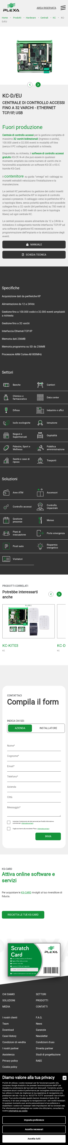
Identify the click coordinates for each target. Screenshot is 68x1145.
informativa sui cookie (17, 1111)
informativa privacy (27, 823)
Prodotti (17, 17)
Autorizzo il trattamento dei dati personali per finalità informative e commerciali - (33, 822)
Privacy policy (10, 1060)
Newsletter (42, 1036)
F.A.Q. (39, 1017)
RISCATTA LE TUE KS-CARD (23, 914)
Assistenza (8, 1054)
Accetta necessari (34, 1129)
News (39, 1023)
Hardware (31, 17)
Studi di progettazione (48, 1054)
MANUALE (35, 244)
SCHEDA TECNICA (35, 254)
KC (54, 17)
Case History (9, 1036)
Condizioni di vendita (14, 1042)
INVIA (48, 836)
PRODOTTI (42, 1000)
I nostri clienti (9, 1017)
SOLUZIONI (8, 1000)
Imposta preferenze (34, 1120)
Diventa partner (44, 1048)
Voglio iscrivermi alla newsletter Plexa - (31, 828)
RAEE (39, 1060)
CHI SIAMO (8, 994)
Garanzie (41, 1029)
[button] (29, 84)
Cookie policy (9, 1066)
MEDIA (6, 1006)
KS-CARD (26, 892)
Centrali (44, 17)
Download (8, 1029)
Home (5, 17)
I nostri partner (10, 1048)
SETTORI (41, 994)
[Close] (64, 1078)
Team (5, 1023)
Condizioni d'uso (45, 1042)
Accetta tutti (34, 1138)
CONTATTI (42, 1006)
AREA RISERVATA (46, 7)
